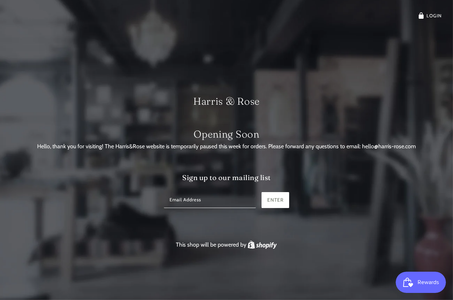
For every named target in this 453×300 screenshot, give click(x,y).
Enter (275, 200)
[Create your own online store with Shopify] (262, 244)
